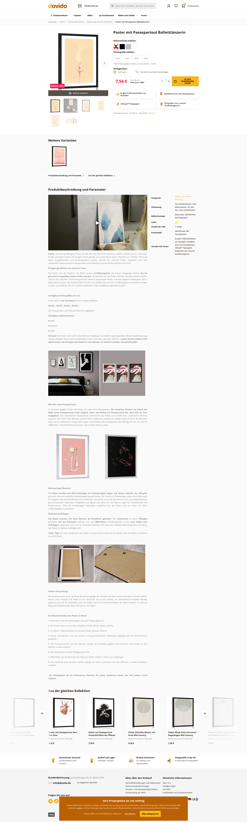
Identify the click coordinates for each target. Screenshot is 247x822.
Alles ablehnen (130, 814)
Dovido (152, 113)
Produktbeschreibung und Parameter (64, 175)
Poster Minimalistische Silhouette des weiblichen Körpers (21, 735)
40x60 (136, 58)
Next (104, 63)
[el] (196, 799)
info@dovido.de (61, 782)
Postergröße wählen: (124, 52)
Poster (62, 22)
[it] (193, 799)
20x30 (117, 58)
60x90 (146, 58)
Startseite (52, 22)
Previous (42, 713)
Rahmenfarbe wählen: (125, 40)
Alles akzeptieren (150, 813)
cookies (79, 808)
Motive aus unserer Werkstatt (99, 22)
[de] (190, 799)
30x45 (127, 58)
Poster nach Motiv (76, 22)
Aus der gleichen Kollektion (100, 175)
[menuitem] (60, 15)
